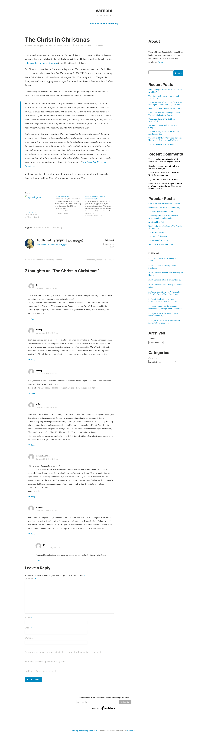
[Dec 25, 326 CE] (39, 203)
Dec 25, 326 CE (30, 212)
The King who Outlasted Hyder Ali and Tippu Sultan (163, 97)
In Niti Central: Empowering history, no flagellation (163, 266)
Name (28, 617)
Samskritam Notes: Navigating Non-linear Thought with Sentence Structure (164, 113)
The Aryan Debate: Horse (158, 240)
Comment (30, 578)
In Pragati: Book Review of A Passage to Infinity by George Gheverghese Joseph (164, 293)
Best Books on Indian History (104, 23)
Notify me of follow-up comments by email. (46, 661)
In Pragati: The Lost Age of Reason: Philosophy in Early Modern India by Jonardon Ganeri (162, 300)
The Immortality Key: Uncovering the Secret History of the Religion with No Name (165, 138)
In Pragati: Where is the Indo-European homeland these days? (163, 314)
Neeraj (39, 329)
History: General (63, 45)
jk (44, 544)
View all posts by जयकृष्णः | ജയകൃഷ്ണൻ (52, 244)
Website (29, 638)
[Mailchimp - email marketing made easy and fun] (104, 710)
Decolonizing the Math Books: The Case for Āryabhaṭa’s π (165, 90)
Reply (33, 319)
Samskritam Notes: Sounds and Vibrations (164, 203)
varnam (104, 10)
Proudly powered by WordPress (84, 731)
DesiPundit (52, 45)
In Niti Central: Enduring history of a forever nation (165, 285)
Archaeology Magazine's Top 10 (98, 260)
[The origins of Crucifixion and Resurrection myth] (100, 206)
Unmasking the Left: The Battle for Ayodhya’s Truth (161, 120)
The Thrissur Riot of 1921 (166, 179)
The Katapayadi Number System (160, 211)
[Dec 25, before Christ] (70, 204)
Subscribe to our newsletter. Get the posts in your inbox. (104, 698)
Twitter (160, 62)
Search (178, 73)
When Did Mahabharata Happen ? (161, 244)
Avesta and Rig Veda (156, 222)
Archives (151, 338)
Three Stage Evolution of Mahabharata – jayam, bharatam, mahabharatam (165, 186)
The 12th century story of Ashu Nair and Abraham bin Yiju (163, 132)
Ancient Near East (42, 227)
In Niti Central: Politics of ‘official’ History (164, 280)
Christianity (57, 227)
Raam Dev (131, 731)
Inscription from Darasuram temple (163, 167)
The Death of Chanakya (157, 236)
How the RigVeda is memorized (163, 173)
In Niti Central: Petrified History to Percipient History (165, 273)
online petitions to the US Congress (41, 62)
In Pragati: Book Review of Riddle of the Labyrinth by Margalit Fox (164, 321)
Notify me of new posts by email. (41, 671)
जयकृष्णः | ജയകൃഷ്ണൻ (35, 45)
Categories (152, 358)
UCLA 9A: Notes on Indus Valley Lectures (44, 260)
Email (28, 627)
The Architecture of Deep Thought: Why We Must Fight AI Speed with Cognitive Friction (165, 103)
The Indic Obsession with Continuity (162, 144)
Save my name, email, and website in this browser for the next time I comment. (63, 652)
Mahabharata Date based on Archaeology (164, 207)
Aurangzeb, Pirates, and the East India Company (162, 126)
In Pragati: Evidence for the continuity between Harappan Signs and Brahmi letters (165, 307)
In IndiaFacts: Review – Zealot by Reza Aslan (163, 259)
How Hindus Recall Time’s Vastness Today (165, 108)
